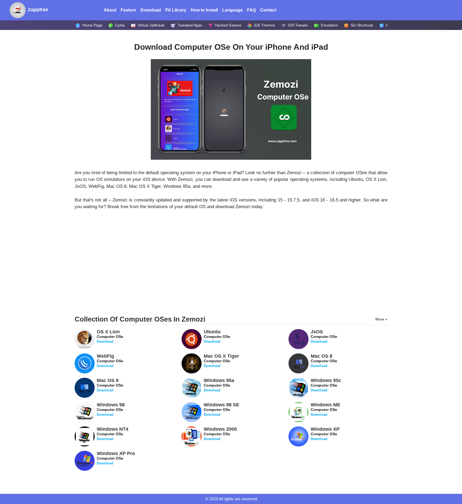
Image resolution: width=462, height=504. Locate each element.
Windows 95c (326, 385)
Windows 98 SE (221, 409)
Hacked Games (227, 25)
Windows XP (325, 433)
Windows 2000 (220, 433)
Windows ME (325, 409)
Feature (128, 10)
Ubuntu (217, 336)
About (111, 10)
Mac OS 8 (324, 360)
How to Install (204, 10)
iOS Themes (264, 25)
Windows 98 (111, 409)
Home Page (91, 25)
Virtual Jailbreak (151, 25)
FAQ (251, 10)
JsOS (324, 336)
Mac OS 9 (110, 385)
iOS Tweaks (297, 25)
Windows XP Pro (116, 458)
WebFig (110, 360)
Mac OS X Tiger (221, 360)
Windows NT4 (112, 433)
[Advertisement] (231, 265)
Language (232, 10)
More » (381, 319)
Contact (268, 10)
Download (150, 10)
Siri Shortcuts (361, 25)
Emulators (329, 25)
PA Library (175, 10)
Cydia (119, 25)
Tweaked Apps (189, 25)
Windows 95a (219, 385)
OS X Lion (110, 336)
